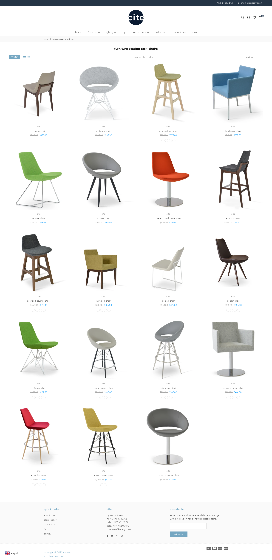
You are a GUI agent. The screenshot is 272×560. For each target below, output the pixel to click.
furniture (93, 32)
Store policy (50, 520)
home (78, 32)
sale (194, 32)
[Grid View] (24, 57)
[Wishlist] (254, 17)
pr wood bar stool (168, 131)
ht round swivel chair (233, 388)
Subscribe (178, 534)
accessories (140, 32)
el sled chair (168, 301)
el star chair (233, 301)
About (49, 515)
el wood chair (39, 131)
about (180, 32)
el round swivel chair (168, 218)
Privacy (47, 533)
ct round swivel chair (168, 475)
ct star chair (103, 218)
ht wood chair (103, 301)
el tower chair (39, 388)
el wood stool (233, 218)
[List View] (29, 57)
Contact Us (49, 524)
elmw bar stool (38, 475)
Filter (15, 57)
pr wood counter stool (38, 301)
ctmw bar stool (168, 388)
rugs (124, 32)
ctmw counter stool (103, 388)
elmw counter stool (103, 475)
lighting (110, 32)
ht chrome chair (233, 131)
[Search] (243, 17)
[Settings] (248, 17)
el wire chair (38, 218)
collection (161, 32)
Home (46, 39)
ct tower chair (103, 131)
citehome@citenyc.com (250, 3)
